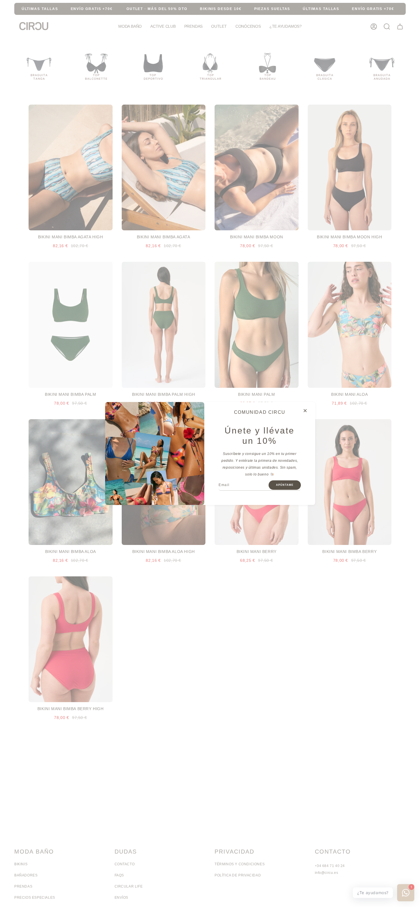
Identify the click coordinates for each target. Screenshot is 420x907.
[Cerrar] (305, 410)
